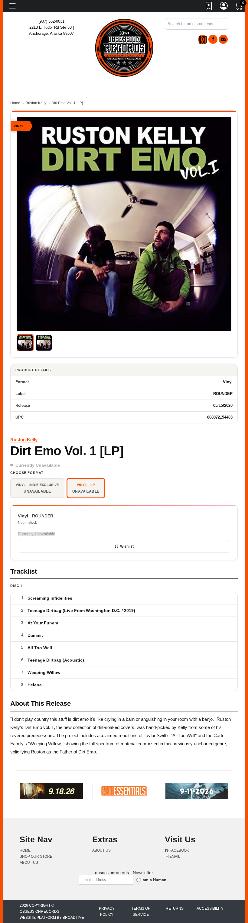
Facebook (178, 850)
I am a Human (153, 880)
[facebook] (213, 39)
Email (174, 856)
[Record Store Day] (202, 39)
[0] (239, 7)
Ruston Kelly (35, 103)
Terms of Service (141, 911)
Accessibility (210, 908)
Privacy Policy (107, 911)
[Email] (223, 39)
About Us (29, 862)
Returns (175, 908)
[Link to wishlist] (209, 7)
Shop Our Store (36, 856)
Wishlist (127, 546)
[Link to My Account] (224, 7)
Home (15, 103)
